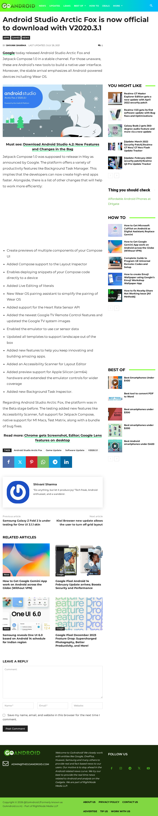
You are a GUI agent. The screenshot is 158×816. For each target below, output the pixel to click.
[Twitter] (20, 462)
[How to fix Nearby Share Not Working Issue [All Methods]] (115, 295)
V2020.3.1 (93, 450)
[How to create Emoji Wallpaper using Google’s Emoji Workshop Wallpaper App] (115, 279)
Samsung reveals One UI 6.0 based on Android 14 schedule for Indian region (24, 638)
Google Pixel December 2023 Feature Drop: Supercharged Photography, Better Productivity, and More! (76, 640)
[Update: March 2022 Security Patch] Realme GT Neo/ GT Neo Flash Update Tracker (138, 146)
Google (9, 53)
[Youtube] (148, 768)
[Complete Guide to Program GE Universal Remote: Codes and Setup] (115, 263)
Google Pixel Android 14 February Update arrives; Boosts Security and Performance (78, 584)
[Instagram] (120, 768)
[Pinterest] (31, 462)
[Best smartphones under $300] (115, 414)
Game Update (53, 450)
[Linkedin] (66, 462)
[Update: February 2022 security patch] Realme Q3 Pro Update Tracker (138, 160)
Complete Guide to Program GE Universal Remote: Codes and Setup (137, 263)
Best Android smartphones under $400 (139, 443)
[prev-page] (110, 175)
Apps (6, 37)
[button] (151, 6)
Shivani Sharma (16, 45)
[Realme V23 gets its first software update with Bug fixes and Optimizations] (115, 114)
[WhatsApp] (43, 462)
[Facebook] (8, 462)
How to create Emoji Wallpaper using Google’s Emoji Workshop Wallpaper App (139, 279)
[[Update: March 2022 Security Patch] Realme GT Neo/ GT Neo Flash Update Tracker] (115, 146)
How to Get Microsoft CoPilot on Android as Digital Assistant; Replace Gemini (139, 230)
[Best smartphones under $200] (115, 430)
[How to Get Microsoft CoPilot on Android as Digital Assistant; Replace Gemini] (115, 230)
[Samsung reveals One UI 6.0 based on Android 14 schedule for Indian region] (26, 613)
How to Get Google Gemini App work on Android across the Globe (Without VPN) (25, 584)
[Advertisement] (53, 218)
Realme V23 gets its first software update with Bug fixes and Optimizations (139, 112)
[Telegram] (55, 462)
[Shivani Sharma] (18, 492)
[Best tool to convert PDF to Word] (115, 398)
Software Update (74, 450)
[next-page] (116, 175)
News (25, 37)
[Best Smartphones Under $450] (115, 382)
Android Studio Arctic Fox (28, 450)
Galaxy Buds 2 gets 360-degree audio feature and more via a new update (139, 128)
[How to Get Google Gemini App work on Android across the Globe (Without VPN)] (26, 559)
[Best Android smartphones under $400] (115, 446)
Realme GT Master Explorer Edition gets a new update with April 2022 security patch (137, 98)
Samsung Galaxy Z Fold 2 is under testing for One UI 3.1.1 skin (26, 522)
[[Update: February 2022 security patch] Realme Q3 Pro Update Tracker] (115, 162)
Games (16, 37)
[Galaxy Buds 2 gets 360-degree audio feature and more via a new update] (115, 130)
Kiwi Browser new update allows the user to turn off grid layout (79, 522)
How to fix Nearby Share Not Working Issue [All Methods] (138, 293)
